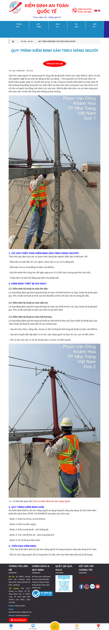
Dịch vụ (58, 25)
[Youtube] (97, 586)
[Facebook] (81, 586)
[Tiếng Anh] (99, 10)
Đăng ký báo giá (54, 63)
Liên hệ (95, 25)
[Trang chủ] (15, 7)
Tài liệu (76, 25)
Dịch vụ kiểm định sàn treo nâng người (51, 501)
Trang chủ (19, 25)
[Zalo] (92, 586)
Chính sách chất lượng (41, 577)
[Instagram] (87, 586)
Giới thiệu (39, 25)
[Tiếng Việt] (95, 10)
